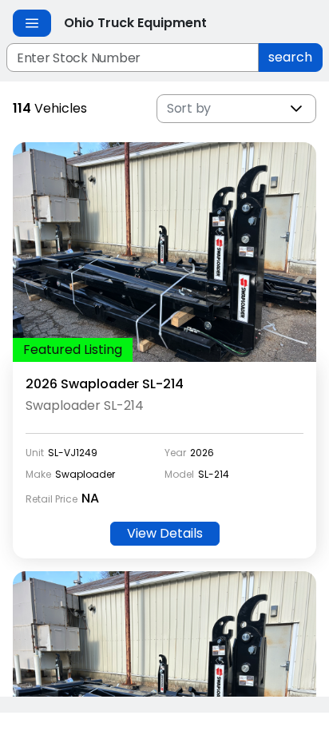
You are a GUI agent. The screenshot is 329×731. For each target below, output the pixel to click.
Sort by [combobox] (189, 108)
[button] (296, 108)
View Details (165, 533)
